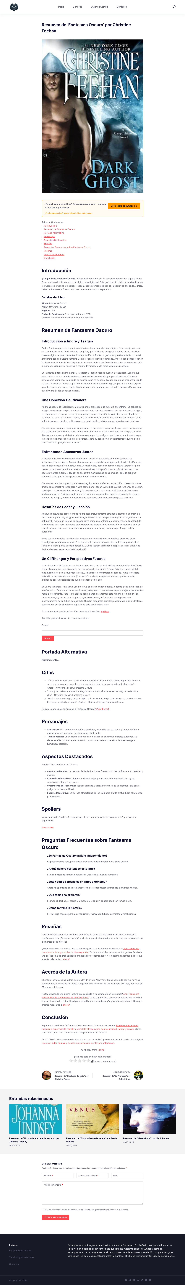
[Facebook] (126, 1280)
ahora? (66, 959)
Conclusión (49, 258)
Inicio (61, 6)
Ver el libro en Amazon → (124, 205)
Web (115, 1175)
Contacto (122, 6)
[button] (48, 827)
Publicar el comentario (55, 1217)
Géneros (77, 6)
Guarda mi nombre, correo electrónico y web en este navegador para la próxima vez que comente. (87, 1210)
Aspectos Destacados (55, 240)
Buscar (45, 625)
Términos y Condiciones (21, 1257)
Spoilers (48, 243)
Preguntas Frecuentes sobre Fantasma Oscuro (67, 247)
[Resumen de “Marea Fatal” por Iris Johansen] (149, 1119)
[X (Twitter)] (130, 1280)
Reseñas (48, 250)
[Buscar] (174, 6)
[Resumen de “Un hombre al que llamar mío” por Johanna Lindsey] (35, 1119)
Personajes (49, 236)
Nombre (48, 1175)
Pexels (101, 1049)
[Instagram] (150, 1280)
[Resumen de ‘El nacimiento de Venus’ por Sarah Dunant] (92, 1119)
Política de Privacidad (20, 1250)
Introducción (50, 225)
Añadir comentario (53, 1185)
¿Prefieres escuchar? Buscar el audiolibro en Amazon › (68, 213)
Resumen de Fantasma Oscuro (59, 229)
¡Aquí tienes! (102, 709)
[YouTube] (146, 1280)
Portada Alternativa (54, 232)
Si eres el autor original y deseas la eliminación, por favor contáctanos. (78, 1043)
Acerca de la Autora (54, 254)
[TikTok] (142, 1280)
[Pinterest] (134, 1280)
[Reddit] (138, 1280)
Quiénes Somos (99, 6)
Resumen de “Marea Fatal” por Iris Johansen (146, 1138)
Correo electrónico (88, 1175)
